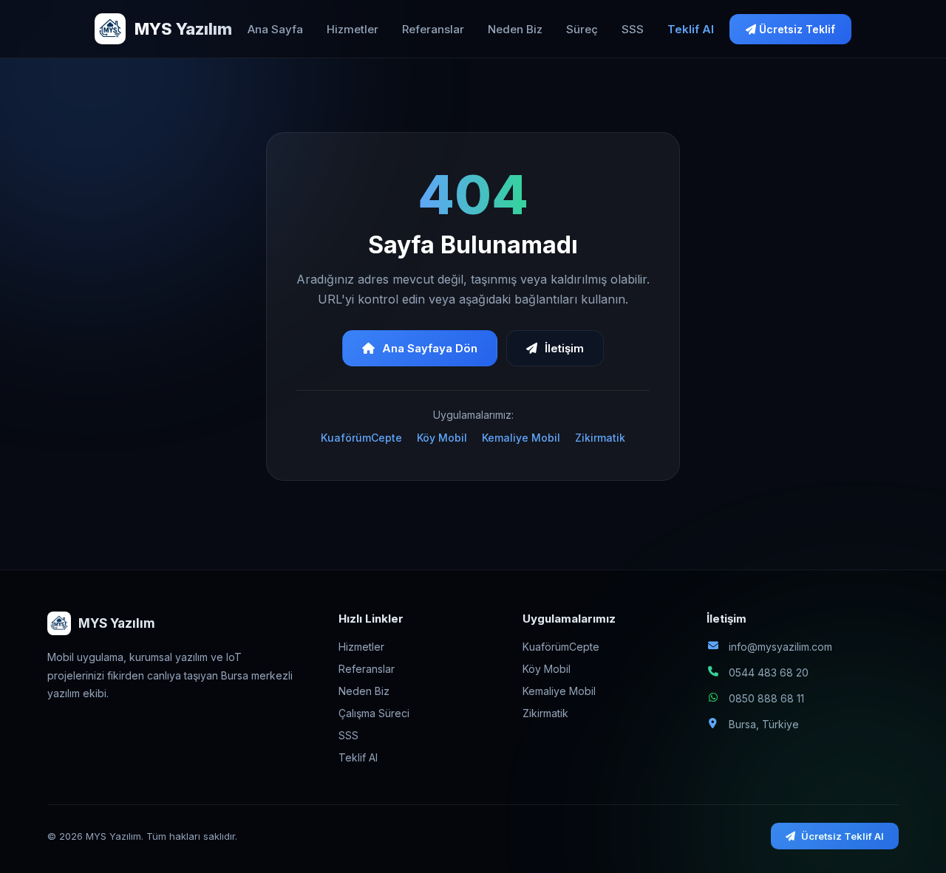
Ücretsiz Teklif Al (842, 836)
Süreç (582, 29)
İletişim (564, 348)
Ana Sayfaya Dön (429, 348)
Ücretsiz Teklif (795, 29)
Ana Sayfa (275, 29)
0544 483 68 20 (769, 672)
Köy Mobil (442, 437)
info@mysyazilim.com (780, 646)
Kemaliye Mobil (521, 437)
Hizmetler (352, 29)
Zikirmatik (600, 437)
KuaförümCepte (361, 437)
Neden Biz (515, 29)
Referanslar (433, 29)
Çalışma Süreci (373, 713)
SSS (633, 29)
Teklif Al (690, 29)
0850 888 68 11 (766, 698)
